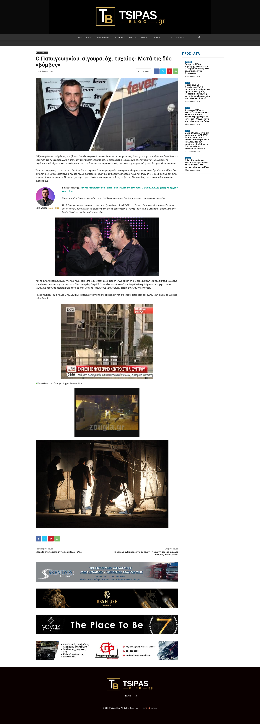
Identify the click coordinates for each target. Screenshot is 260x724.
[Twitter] (163, 71)
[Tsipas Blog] (130, 17)
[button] (199, 37)
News (188, 83)
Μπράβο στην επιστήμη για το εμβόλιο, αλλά (59, 552)
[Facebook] (157, 71)
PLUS (168, 37)
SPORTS (143, 37)
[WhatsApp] (175, 71)
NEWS (88, 37)
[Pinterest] (169, 71)
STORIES (156, 37)
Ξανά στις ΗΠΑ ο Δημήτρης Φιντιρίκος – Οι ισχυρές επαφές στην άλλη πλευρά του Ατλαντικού (197, 68)
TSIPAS (179, 37)
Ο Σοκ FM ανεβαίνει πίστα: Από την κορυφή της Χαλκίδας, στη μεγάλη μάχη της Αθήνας (197, 163)
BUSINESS (119, 37)
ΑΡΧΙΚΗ (79, 37)
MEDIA (131, 37)
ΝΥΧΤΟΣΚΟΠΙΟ (103, 37)
